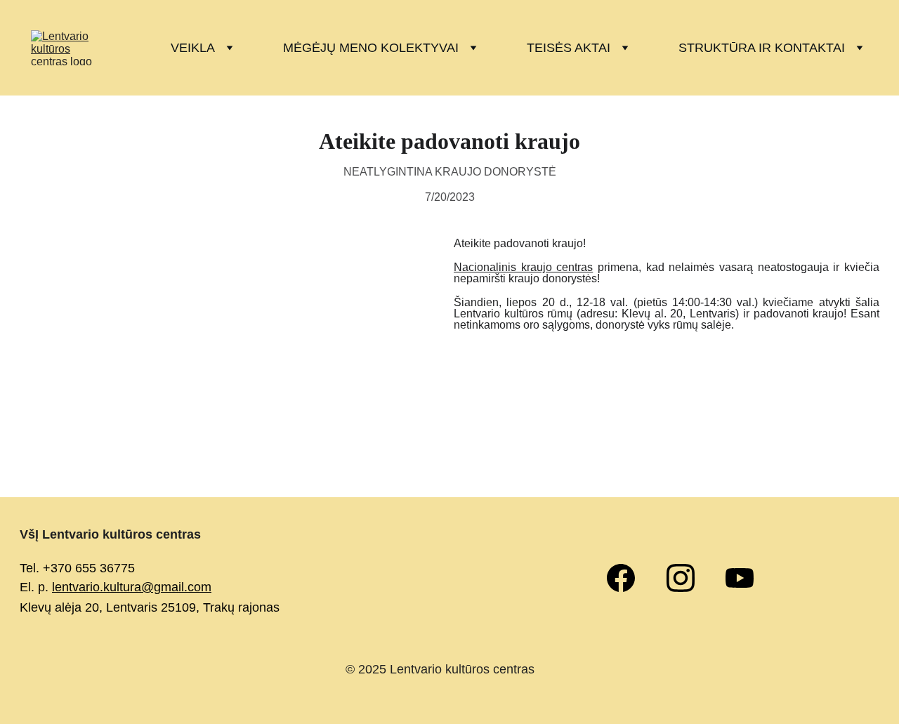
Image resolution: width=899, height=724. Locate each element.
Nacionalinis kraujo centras (523, 267)
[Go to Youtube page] (740, 578)
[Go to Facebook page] (628, 578)
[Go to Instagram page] (688, 578)
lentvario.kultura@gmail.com (131, 587)
